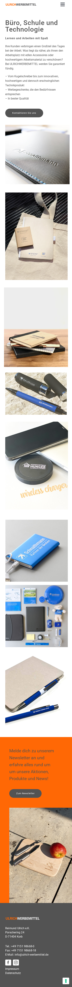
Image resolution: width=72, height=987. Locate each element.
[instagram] (16, 962)
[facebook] (8, 962)
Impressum (12, 969)
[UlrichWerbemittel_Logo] (21, 4)
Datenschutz (13, 973)
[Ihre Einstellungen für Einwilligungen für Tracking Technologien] (66, 981)
